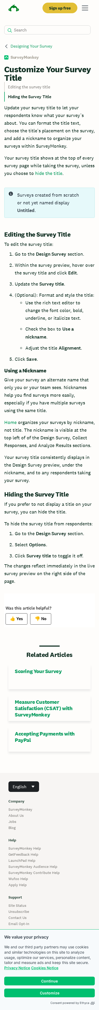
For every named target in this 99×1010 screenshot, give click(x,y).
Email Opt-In (18, 923)
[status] (49, 203)
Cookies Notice (44, 968)
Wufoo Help (18, 878)
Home (10, 422)
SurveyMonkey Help (24, 848)
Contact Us (17, 917)
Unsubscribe (18, 911)
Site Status (17, 905)
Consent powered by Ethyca (69, 1003)
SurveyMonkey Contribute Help (34, 872)
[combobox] (23, 786)
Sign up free (60, 8)
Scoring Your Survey (38, 671)
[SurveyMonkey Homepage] (13, 8)
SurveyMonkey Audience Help (32, 866)
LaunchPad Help (21, 860)
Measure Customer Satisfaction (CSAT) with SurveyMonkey (43, 708)
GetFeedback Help (23, 854)
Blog (12, 827)
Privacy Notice (17, 968)
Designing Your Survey (31, 46)
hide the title (48, 173)
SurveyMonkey (20, 809)
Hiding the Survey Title (29, 97)
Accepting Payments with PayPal (45, 736)
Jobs (12, 821)
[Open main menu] (85, 8)
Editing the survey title (29, 87)
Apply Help (17, 884)
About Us (16, 815)
